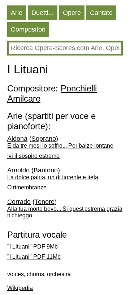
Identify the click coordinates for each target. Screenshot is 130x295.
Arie (16, 12)
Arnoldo (18, 170)
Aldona (17, 138)
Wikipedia (20, 288)
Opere (72, 12)
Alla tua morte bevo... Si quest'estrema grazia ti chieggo (64, 212)
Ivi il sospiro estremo (33, 156)
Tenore (45, 201)
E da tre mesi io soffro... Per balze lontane (60, 146)
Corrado (19, 201)
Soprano (43, 138)
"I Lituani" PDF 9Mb (32, 246)
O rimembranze (27, 187)
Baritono (46, 170)
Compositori (28, 29)
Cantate (101, 12)
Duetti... (42, 12)
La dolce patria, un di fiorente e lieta (52, 177)
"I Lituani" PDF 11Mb (34, 257)
